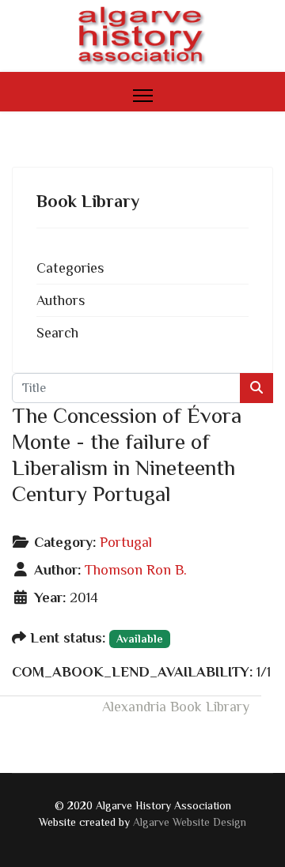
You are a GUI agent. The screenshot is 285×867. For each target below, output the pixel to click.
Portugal (126, 542)
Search (57, 333)
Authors (60, 300)
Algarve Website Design (189, 822)
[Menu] (143, 95)
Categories (70, 268)
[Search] (256, 388)
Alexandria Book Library (175, 706)
